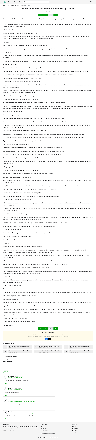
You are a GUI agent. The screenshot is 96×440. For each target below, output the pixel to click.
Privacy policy (44, 430)
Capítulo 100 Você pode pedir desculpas (33, 413)
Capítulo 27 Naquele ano (29, 401)
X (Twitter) (75, 428)
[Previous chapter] (40, 15)
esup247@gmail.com (50, 433)
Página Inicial (11, 1)
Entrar (91, 1)
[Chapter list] (45, 15)
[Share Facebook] (46, 339)
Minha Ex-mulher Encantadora (18, 5)
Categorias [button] (18, 1)
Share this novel (49, 332)
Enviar (6, 371)
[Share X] (49, 339)
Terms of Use (44, 428)
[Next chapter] (55, 15)
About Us (43, 426)
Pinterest (75, 430)
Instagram (75, 432)
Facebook (75, 426)
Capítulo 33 (28, 5)
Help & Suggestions (45, 432)
